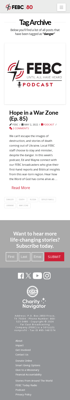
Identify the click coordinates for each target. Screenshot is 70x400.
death (21, 199)
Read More (21, 187)
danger (10, 199)
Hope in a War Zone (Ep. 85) (33, 115)
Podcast (48, 124)
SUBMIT (54, 256)
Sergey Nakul (47, 199)
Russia (33, 199)
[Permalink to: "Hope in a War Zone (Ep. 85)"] (35, 74)
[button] (61, 7)
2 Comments (20, 128)
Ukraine (10, 205)
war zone (23, 205)
